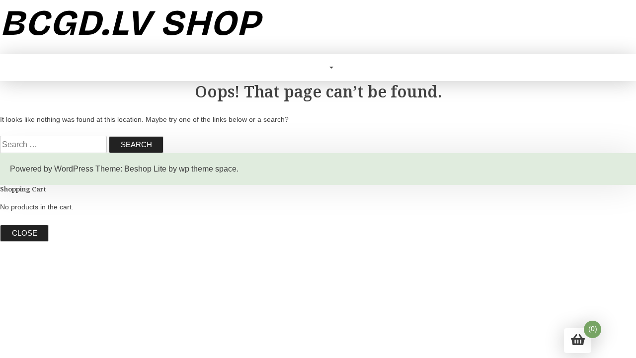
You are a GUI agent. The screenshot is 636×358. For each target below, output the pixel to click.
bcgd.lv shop (130, 22)
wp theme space (208, 169)
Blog (317, 67)
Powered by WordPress (51, 169)
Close (24, 233)
